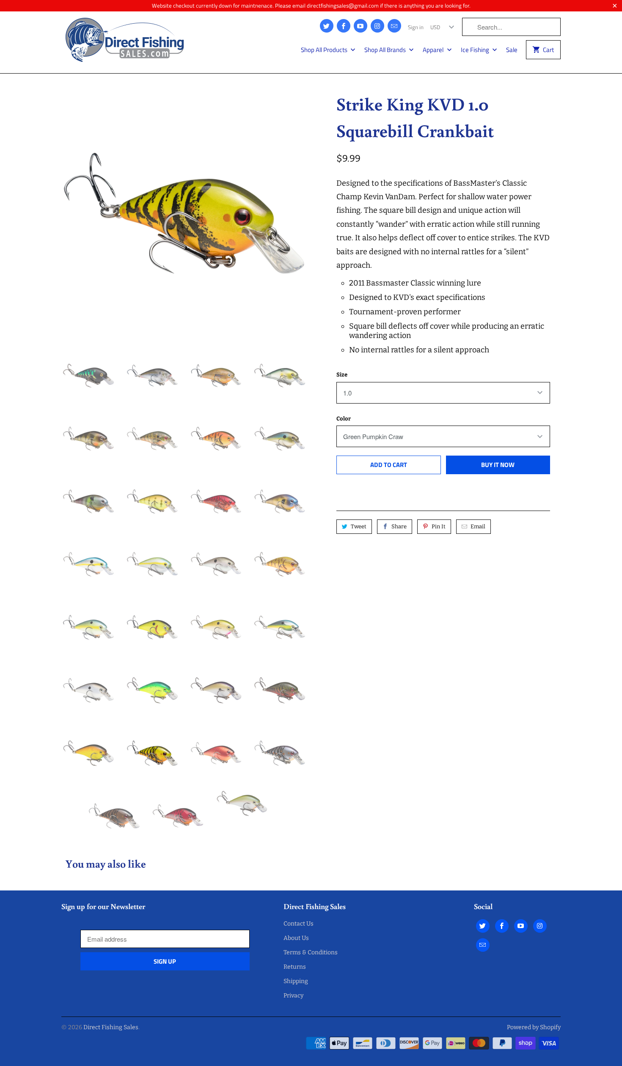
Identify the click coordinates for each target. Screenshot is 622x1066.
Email (478, 526)
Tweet (358, 526)
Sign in (416, 27)
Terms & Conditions (310, 952)
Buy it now (498, 465)
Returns (294, 966)
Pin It (439, 526)
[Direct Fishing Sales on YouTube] (360, 26)
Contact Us (298, 923)
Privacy (293, 995)
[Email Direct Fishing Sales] (394, 26)
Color (343, 418)
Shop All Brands (385, 50)
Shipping (295, 981)
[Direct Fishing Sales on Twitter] (326, 26)
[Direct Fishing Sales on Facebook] (343, 26)
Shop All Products (325, 50)
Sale (511, 50)
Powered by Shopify (534, 1027)
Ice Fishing (475, 50)
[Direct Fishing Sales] (125, 42)
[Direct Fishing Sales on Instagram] (377, 26)
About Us (296, 938)
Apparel (434, 50)
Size (341, 374)
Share (399, 526)
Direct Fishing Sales (110, 1027)
